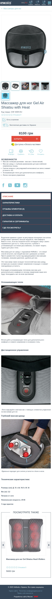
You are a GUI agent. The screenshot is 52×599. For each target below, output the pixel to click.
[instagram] (25, 185)
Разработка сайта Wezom (23, 597)
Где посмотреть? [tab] (12, 228)
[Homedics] (6, 2)
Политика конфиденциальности (30, 591)
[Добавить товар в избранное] (41, 152)
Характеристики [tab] (11, 203)
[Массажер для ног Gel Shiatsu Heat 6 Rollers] (26, 536)
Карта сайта (13, 591)
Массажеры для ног (12, 9)
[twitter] (10, 185)
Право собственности (25, 593)
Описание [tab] (8, 196)
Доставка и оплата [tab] (13, 215)
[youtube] (17, 185)
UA (22, 3)
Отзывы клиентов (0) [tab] (13, 209)
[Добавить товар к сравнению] (21, 152)
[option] (26, 545)
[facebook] (3, 185)
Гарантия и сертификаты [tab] (16, 221)
